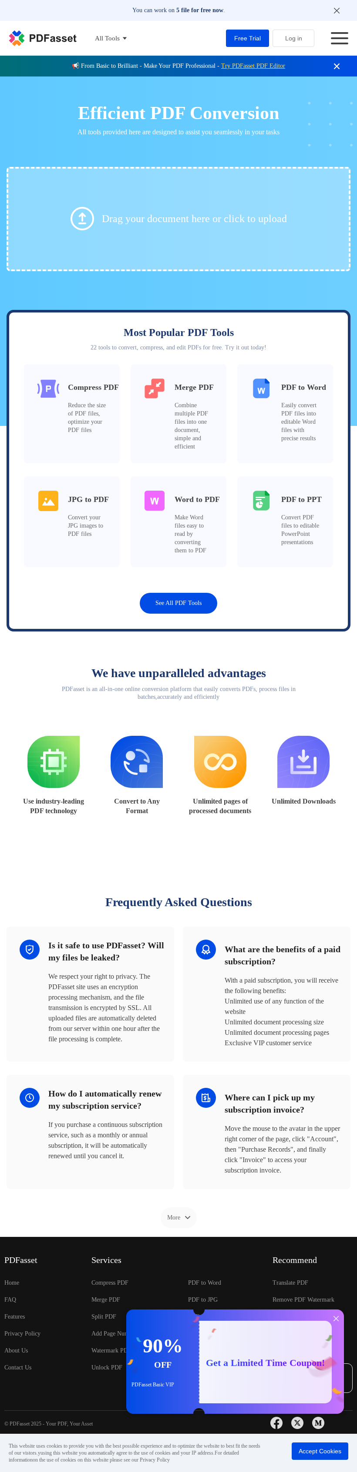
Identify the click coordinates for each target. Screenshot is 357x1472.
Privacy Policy (22, 1333)
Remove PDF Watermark (303, 1299)
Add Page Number (114, 1333)
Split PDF (103, 1316)
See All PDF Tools (178, 603)
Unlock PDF (106, 1367)
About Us (16, 1350)
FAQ (10, 1299)
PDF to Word (204, 1282)
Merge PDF (105, 1299)
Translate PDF (290, 1282)
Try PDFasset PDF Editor (253, 66)
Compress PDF (109, 1282)
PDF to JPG (203, 1299)
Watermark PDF (111, 1350)
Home (11, 1282)
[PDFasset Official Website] (43, 38)
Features (14, 1316)
